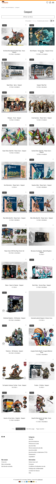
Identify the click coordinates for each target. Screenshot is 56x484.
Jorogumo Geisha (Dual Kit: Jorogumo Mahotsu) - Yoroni (42, 351)
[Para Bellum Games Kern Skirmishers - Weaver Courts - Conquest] (14, 171)
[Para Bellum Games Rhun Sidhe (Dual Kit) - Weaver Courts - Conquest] (14, 203)
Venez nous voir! (33, 462)
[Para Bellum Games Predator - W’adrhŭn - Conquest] (42, 371)
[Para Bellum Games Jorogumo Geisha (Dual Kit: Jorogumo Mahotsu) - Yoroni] (42, 336)
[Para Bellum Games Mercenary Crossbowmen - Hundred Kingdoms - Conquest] (42, 236)
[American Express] (27, 482)
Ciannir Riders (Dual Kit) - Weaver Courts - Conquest (14, 151)
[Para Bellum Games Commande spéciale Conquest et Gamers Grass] (42, 304)
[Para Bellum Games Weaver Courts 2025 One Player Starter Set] (14, 236)
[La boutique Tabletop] (5, 2)
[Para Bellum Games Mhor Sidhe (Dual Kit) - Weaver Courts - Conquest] (42, 203)
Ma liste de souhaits (6, 466)
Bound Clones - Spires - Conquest (14, 85)
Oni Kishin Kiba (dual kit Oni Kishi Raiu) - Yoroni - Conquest (14, 51)
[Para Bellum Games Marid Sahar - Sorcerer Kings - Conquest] (42, 271)
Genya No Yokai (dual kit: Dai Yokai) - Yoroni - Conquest (42, 418)
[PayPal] (29, 482)
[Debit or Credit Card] (31, 482)
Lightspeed (40, 479)
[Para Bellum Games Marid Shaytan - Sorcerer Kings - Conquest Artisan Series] (42, 36)
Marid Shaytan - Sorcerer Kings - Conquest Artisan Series (41, 51)
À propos (31, 464)
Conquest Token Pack (41, 85)
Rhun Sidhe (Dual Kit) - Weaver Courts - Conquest (14, 218)
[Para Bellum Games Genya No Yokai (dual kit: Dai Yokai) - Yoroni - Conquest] (42, 404)
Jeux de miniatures (10, 7)
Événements (32, 454)
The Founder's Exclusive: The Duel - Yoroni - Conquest (14, 385)
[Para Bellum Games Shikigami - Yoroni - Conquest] (14, 103)
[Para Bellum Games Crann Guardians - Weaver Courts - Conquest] (42, 103)
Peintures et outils (34, 443)
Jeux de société (33, 450)
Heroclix (31, 439)
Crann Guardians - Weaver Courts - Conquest (42, 118)
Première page (20, 429)
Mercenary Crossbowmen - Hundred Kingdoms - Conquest (41, 251)
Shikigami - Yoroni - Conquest (14, 118)
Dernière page (30, 429)
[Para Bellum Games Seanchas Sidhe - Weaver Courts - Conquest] (42, 171)
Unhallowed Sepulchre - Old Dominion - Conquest (14, 318)
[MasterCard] (20, 482)
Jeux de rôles (32, 446)
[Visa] (22, 482)
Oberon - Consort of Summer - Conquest (14, 285)
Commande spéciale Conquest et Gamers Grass (41, 318)
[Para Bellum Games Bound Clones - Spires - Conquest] (14, 70)
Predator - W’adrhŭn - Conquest (41, 385)
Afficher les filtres (28, 17)
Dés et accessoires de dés (36, 448)
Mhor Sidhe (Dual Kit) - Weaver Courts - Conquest (41, 218)
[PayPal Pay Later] (34, 482)
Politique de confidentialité (36, 468)
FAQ (30, 473)
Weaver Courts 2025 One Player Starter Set (14, 251)
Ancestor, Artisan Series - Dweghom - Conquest (14, 418)
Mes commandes (6, 464)
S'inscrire (3, 462)
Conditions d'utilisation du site (37, 466)
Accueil (3, 7)
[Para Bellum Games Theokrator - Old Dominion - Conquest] (14, 336)
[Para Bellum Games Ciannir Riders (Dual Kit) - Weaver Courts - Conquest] (14, 136)
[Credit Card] (24, 482)
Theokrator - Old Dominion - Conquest (14, 351)
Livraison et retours (34, 470)
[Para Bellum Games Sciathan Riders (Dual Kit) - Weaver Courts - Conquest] (42, 136)
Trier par (35, 21)
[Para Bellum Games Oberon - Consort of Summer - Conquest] (14, 271)
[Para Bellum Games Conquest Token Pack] (42, 70)
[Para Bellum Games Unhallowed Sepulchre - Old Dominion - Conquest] (14, 304)
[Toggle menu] (53, 2)
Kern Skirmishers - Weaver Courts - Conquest (14, 185)
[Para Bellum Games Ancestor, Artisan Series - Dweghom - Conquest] (14, 404)
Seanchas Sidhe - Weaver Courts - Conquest (42, 185)
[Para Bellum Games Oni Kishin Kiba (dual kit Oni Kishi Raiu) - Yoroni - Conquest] (14, 36)
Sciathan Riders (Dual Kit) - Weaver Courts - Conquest (42, 151)
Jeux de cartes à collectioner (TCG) (38, 452)
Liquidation (32, 456)
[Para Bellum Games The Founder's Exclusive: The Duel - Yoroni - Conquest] (14, 371)
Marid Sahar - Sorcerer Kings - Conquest (41, 285)
